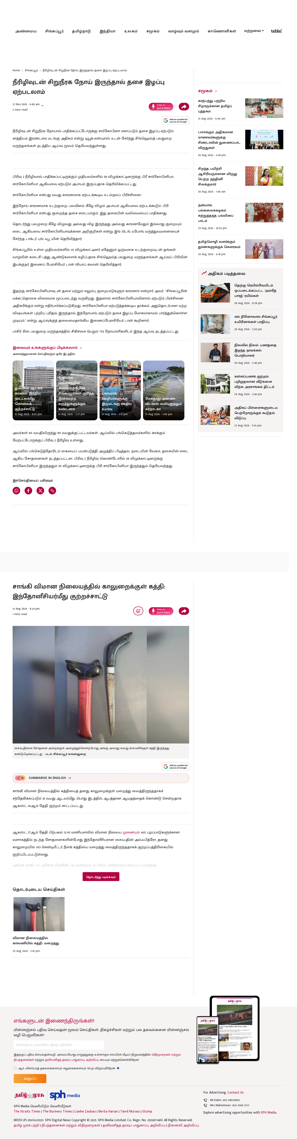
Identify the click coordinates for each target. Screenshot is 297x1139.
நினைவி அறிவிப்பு (183, 1125)
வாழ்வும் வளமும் (183, 31)
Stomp (147, 1111)
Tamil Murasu (130, 1111)
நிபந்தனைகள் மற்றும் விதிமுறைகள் (71, 1125)
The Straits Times (27, 1111)
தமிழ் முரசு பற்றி (26, 1125)
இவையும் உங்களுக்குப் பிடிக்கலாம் (45, 347)
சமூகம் (153, 31)
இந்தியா (108, 31)
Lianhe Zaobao (85, 1111)
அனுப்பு (30, 1078)
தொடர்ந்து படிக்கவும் (101, 877)
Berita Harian (108, 1111)
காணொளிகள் (222, 31)
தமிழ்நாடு (81, 31)
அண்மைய (26, 31)
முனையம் (131, 832)
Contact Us (235, 1093)
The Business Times (57, 1111)
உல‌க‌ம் (131, 31)
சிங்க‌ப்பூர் (54, 31)
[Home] (65, 1095)
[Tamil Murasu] (29, 1095)
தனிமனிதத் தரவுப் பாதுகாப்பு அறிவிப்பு (72, 1059)
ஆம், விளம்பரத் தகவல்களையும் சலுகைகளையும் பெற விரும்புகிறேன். (68, 1068)
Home (16, 70)
